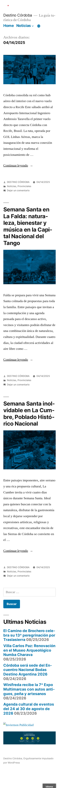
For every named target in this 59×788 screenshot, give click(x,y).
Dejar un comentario (18, 190)
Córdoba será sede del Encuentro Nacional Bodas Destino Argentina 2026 (27, 669)
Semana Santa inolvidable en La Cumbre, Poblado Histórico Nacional (29, 413)
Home (8, 25)
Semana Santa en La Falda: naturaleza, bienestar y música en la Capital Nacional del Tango (27, 226)
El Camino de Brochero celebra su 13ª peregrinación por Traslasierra (29, 635)
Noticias (23, 25)
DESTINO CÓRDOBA (18, 182)
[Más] (39, 26)
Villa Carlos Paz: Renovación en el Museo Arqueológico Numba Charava (29, 650)
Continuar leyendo (17, 165)
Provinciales (24, 186)
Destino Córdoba (17, 15)
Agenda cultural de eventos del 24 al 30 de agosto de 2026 (28, 708)
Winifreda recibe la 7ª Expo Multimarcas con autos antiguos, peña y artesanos (29, 689)
